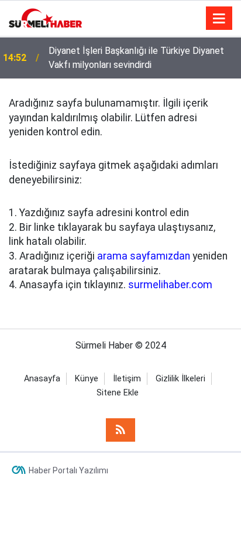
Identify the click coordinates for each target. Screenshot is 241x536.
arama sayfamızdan (143, 256)
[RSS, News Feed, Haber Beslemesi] (120, 430)
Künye (86, 379)
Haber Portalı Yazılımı (68, 470)
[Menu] (219, 19)
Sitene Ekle (118, 393)
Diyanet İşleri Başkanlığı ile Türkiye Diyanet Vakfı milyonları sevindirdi (136, 57)
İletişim (127, 379)
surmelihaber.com (170, 285)
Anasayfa (42, 379)
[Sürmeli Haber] (45, 17)
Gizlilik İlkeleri (180, 379)
